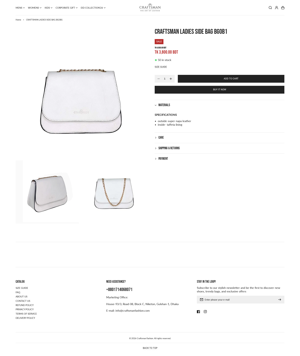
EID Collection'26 (92, 7)
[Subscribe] (280, 299)
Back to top (150, 348)
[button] (20, 7)
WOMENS (33, 7)
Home (18, 19)
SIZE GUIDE (22, 287)
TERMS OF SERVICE (26, 313)
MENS (19, 7)
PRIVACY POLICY (25, 309)
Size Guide (161, 66)
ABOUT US (21, 296)
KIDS (47, 7)
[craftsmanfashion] (150, 7)
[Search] (270, 8)
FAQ (18, 292)
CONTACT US (23, 300)
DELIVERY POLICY (25, 317)
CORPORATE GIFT (65, 7)
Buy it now (219, 89)
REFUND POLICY (25, 305)
